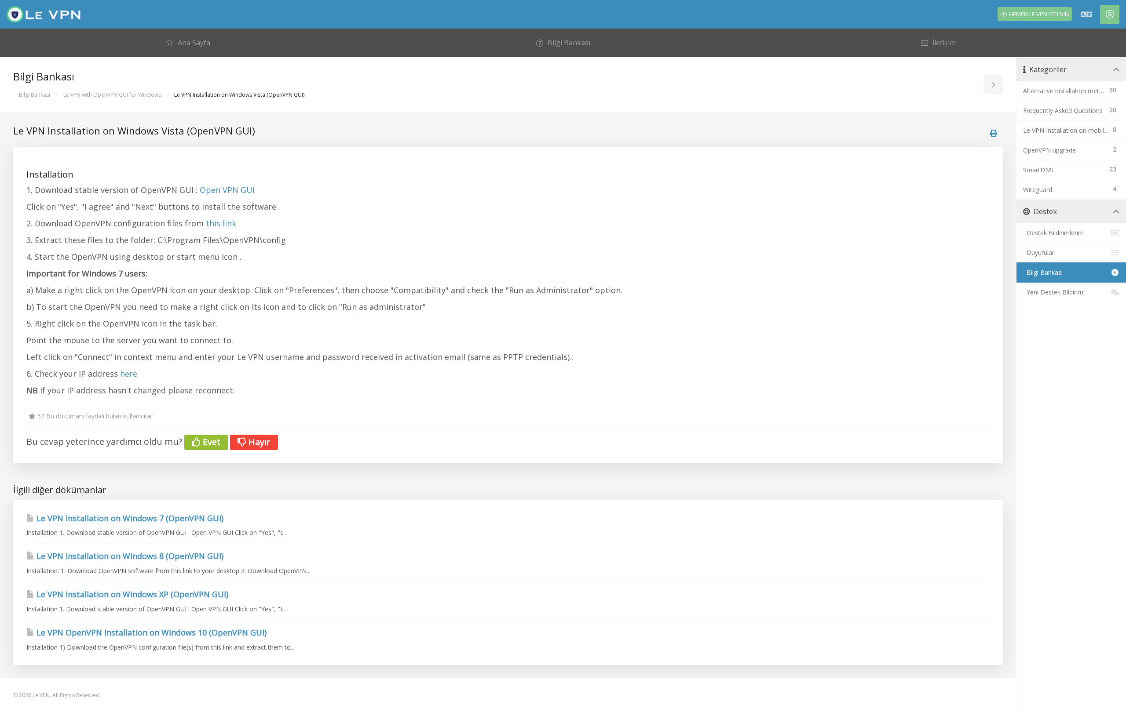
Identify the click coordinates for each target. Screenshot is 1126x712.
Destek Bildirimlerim (1053, 233)
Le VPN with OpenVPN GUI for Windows (112, 94)
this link (220, 223)
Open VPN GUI (227, 190)
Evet (210, 442)
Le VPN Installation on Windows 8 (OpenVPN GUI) (128, 556)
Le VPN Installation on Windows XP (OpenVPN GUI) (131, 594)
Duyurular (1038, 252)
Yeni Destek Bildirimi (1054, 292)
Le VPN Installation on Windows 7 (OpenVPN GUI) (128, 518)
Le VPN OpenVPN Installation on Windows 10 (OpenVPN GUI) (150, 632)
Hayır (258, 442)
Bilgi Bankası (34, 94)
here (128, 373)
